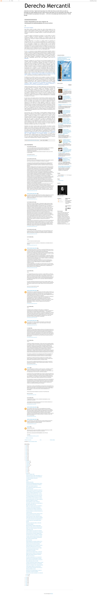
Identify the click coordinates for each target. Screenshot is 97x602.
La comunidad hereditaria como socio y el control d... (34, 496)
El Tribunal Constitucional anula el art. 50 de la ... (33, 546)
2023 (26, 449)
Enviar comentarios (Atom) (33, 441)
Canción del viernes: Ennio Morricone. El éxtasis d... (34, 484)
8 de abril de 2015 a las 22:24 (31, 404)
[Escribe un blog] (43, 140)
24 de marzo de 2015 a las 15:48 (32, 267)
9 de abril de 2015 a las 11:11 (31, 416)
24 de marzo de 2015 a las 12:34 (32, 226)
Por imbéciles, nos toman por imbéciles (32, 571)
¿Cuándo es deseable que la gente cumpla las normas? (34, 562)
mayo (27, 470)
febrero (27, 574)
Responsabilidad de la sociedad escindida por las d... (34, 541)
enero (27, 575)
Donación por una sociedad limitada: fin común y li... (34, 570)
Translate (62, 176)
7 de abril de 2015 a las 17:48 (31, 394)
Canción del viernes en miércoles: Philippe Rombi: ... (34, 533)
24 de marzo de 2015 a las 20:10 (32, 303)
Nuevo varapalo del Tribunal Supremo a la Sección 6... (34, 559)
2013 (26, 578)
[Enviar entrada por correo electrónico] (41, 140)
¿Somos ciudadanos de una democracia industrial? (34, 530)
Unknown (28, 367)
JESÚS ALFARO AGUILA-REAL (32, 193)
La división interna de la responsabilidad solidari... (33, 520)
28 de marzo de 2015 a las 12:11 (32, 364)
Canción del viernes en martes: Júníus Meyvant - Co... (34, 475)
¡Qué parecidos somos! (29, 488)
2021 (26, 452)
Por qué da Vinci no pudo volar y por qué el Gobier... (34, 547)
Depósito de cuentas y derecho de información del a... (34, 526)
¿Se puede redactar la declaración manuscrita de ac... (34, 567)
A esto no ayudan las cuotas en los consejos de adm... (34, 491)
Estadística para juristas (29, 482)
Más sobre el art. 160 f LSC (30, 555)
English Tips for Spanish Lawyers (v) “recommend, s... (34, 505)
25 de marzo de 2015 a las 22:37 (32, 337)
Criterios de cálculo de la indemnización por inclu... (34, 542)
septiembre (28, 465)
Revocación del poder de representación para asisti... (34, 495)
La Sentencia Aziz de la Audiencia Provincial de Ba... (34, 537)
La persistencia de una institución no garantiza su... (34, 508)
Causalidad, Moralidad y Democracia (31, 478)
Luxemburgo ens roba (29, 529)
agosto (27, 466)
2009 (26, 584)
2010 (26, 582)
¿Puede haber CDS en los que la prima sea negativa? (34, 517)
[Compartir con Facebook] (46, 140)
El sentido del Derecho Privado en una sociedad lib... (34, 563)
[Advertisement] (64, 36)
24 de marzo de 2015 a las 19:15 (32, 287)
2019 (26, 454)
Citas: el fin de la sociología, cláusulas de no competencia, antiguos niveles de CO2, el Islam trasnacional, (67, 159)
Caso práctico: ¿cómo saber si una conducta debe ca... (34, 503)
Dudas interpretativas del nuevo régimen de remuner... (34, 545)
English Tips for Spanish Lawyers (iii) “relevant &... (33, 554)
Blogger (52, 593)
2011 (26, 581)
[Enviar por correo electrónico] (42, 140)
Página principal (60, 180)
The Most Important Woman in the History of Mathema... (34, 499)
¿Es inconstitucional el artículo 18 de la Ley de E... (33, 487)
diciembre (27, 461)
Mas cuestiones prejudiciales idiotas (31, 538)
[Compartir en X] (45, 140)
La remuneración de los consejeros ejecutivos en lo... (34, 509)
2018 (26, 456)
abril (27, 471)
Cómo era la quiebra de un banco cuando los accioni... (34, 513)
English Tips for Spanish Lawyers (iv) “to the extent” (34, 528)
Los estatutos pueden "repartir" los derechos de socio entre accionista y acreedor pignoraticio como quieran (67, 98)
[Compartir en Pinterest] (47, 140)
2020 (26, 453)
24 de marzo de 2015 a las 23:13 (32, 317)
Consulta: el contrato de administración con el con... (34, 492)
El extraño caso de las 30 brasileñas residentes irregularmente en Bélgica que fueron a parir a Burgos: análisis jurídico (67, 141)
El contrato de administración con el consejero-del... (34, 557)
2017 (26, 457)
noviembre (28, 462)
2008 (26, 585)
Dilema (27, 480)
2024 (26, 448)
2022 (26, 450)
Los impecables (28, 479)
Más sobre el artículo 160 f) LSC (31, 504)
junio (27, 469)
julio (27, 467)
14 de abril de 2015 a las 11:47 (31, 423)
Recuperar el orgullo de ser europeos (32, 500)
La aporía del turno (29, 512)
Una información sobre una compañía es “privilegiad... (34, 534)
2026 (26, 445)
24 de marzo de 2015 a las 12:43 (32, 233)
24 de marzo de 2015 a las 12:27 (32, 155)
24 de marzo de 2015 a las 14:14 (32, 245)
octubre (27, 463)
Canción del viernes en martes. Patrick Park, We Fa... (34, 516)
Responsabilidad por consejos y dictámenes (33, 501)
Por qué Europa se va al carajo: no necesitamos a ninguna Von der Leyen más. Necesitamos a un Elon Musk (67, 112)
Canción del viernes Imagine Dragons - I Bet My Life (34, 551)
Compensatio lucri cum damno (30, 550)
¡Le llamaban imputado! (29, 524)
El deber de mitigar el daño (30, 474)
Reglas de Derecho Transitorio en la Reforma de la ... (34, 553)
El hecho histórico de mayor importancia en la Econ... (34, 497)
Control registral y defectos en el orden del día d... (33, 566)
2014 (26, 577)
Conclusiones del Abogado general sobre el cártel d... (34, 483)
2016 (26, 458)
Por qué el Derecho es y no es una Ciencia (67, 89)
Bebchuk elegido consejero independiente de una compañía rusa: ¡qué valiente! (64, 166)
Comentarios (61, 201)
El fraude (27, 521)
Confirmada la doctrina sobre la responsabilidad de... (34, 476)
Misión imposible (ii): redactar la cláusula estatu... (33, 525)
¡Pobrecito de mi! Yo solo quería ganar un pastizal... (34, 558)
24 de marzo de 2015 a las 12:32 (32, 190)
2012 (26, 580)
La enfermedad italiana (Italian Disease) (32, 549)
